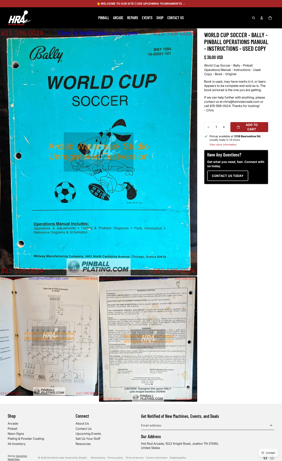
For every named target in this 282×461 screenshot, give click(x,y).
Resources (83, 444)
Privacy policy (115, 457)
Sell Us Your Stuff (88, 438)
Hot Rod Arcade (55, 457)
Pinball (12, 429)
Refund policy (98, 457)
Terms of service (134, 457)
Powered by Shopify (76, 457)
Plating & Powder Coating (26, 438)
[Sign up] (270, 425)
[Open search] (253, 18)
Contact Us (84, 429)
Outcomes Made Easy (17, 457)
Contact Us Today (228, 176)
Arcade (13, 423)
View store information (223, 144)
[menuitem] (103, 18)
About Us (82, 423)
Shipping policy (178, 457)
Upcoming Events (88, 434)
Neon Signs (16, 434)
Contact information (156, 457)
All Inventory (17, 444)
